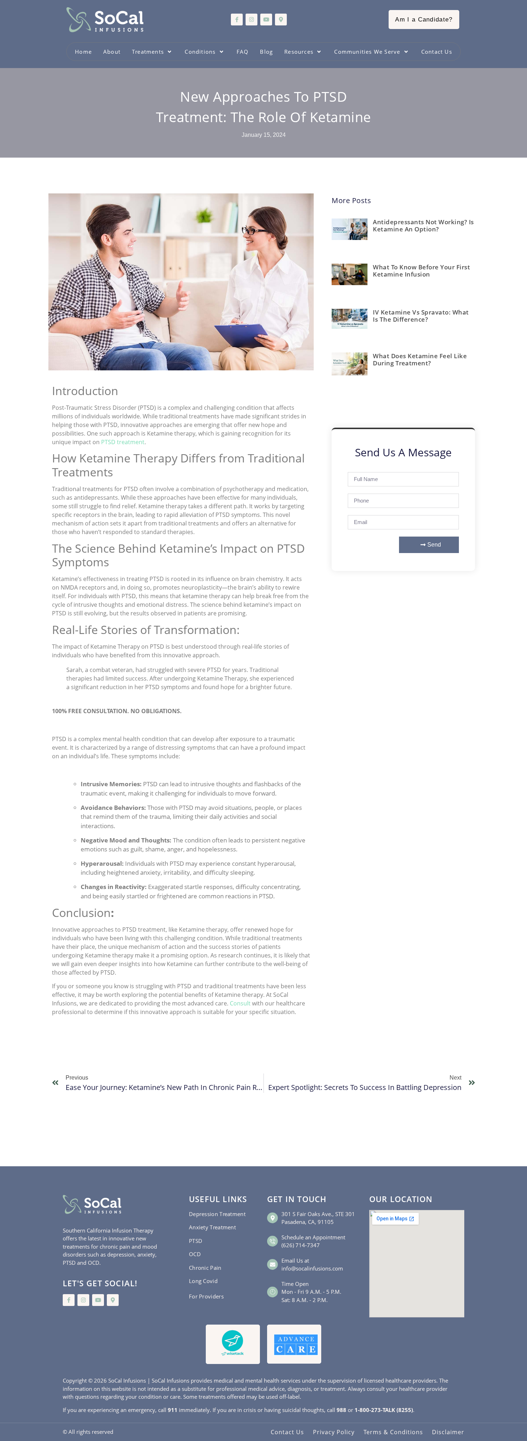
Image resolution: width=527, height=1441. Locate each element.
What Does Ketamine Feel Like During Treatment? (420, 359)
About (111, 51)
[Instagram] (251, 19)
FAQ (243, 51)
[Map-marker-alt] (281, 19)
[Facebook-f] (237, 19)
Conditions (200, 51)
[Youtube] (266, 19)
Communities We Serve (367, 51)
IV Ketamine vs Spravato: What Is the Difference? (421, 315)
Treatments (148, 51)
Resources (298, 51)
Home (83, 51)
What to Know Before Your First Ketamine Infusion (421, 270)
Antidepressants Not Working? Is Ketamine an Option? (423, 225)
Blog (266, 51)
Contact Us (436, 51)
